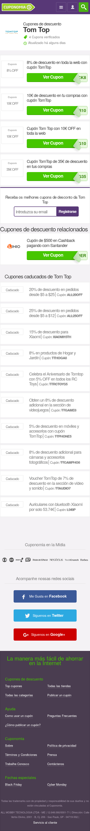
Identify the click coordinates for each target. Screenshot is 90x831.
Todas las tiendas (59, 686)
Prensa (52, 754)
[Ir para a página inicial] (20, 7)
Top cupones (13, 686)
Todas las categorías (19, 695)
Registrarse (67, 211)
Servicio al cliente (45, 822)
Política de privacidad (61, 745)
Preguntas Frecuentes (62, 715)
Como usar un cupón (19, 715)
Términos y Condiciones (21, 754)
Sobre (9, 745)
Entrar (73, 7)
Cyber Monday (57, 784)
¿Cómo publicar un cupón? (23, 725)
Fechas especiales (20, 777)
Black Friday (13, 784)
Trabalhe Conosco (17, 764)
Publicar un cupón (59, 695)
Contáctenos (55, 764)
